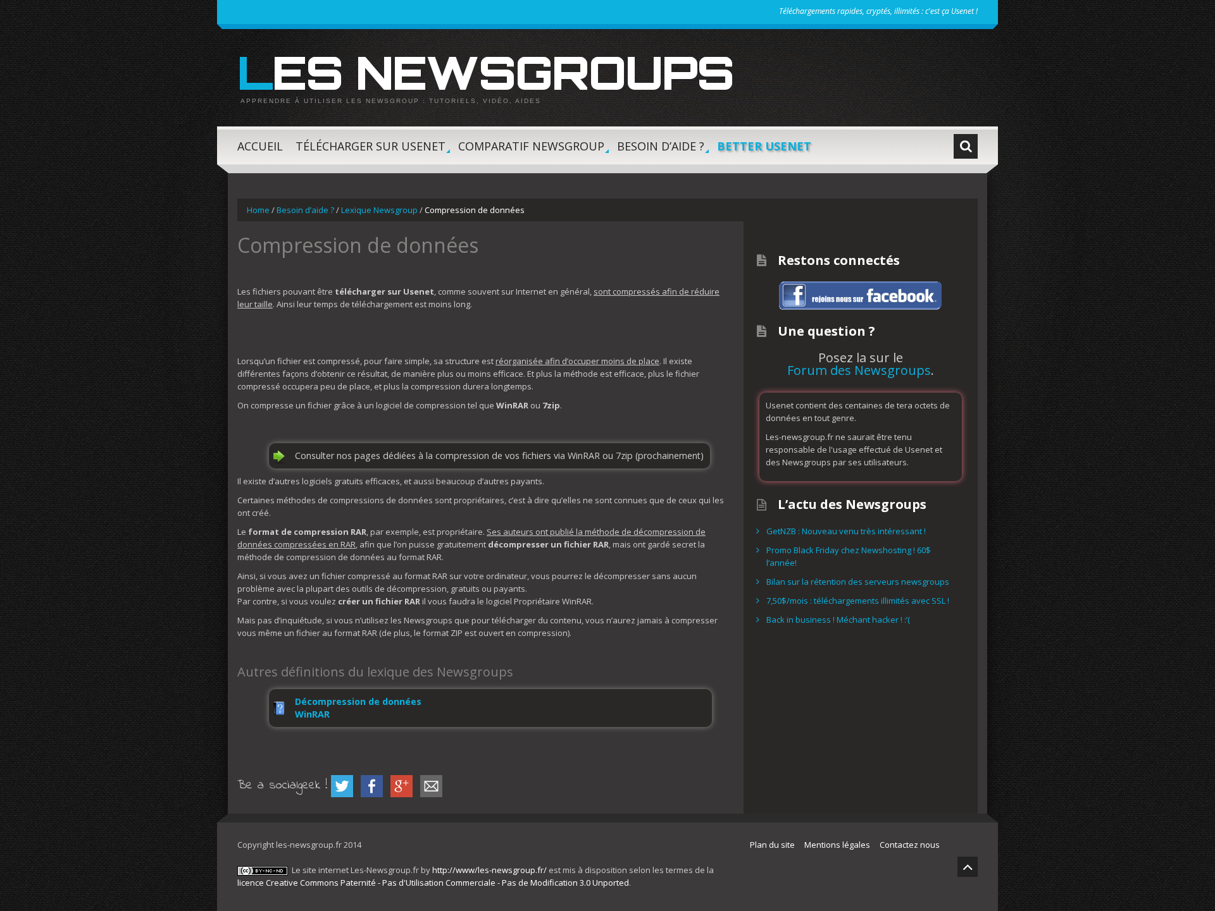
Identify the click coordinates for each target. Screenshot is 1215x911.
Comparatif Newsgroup (531, 151)
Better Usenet (764, 146)
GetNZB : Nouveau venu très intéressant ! (846, 531)
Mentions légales (837, 844)
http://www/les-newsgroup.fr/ (489, 870)
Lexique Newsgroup (379, 210)
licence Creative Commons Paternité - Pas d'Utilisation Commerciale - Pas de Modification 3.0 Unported (433, 882)
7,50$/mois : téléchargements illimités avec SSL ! (857, 600)
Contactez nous (910, 844)
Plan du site (772, 844)
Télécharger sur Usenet (371, 151)
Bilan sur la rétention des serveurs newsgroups (857, 581)
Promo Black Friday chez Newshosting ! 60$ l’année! (848, 556)
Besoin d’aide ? (660, 151)
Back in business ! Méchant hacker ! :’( (838, 619)
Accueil (260, 146)
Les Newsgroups (485, 72)
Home (258, 210)
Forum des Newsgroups (859, 370)
